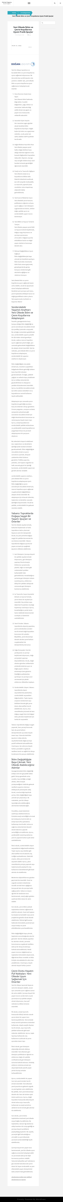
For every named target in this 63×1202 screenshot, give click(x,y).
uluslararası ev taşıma (18, 1180)
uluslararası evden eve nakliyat (21, 1177)
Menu (60, 3)
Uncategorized (19, 34)
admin (30, 47)
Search (54, 3)
